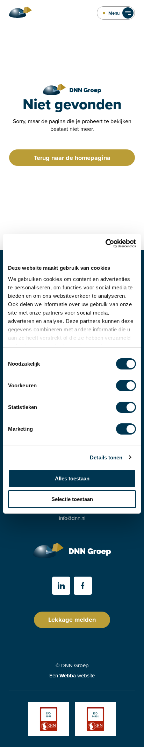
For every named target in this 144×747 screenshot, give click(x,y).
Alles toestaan (72, 478)
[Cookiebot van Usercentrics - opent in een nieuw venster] (105, 243)
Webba (67, 675)
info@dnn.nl (72, 518)
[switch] (126, 385)
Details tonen (106, 457)
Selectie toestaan (72, 499)
